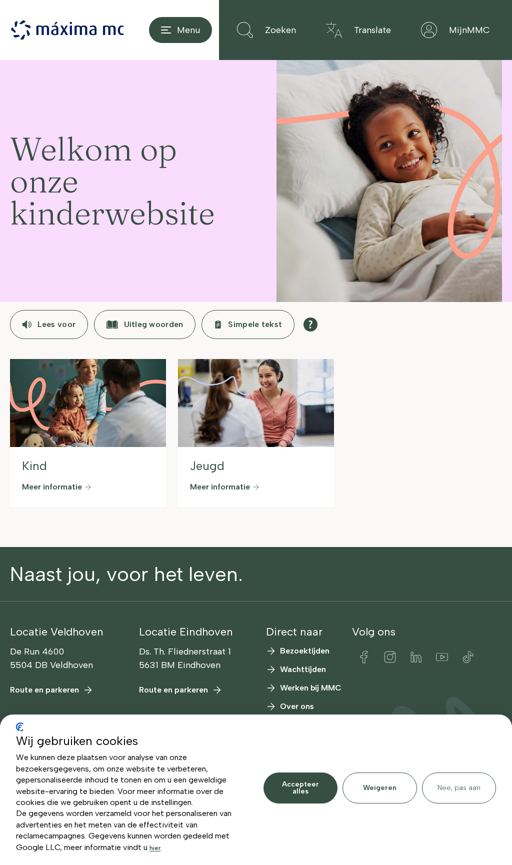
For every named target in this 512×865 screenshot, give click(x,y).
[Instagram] (390, 657)
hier (155, 848)
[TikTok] (468, 657)
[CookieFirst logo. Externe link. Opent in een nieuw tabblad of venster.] (20, 727)
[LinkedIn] (416, 657)
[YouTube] (442, 657)
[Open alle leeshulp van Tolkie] (311, 325)
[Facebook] (364, 657)
